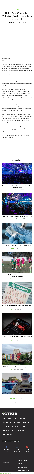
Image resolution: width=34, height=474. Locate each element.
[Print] (26, 49)
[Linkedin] (19, 49)
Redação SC (12, 22)
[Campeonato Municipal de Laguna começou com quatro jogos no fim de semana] (17, 262)
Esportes (12, 278)
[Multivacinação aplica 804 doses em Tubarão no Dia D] (17, 233)
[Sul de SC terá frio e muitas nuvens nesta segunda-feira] (17, 354)
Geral (12, 309)
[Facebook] (7, 49)
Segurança (12, 398)
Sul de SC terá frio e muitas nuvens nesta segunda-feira (17, 367)
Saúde (12, 248)
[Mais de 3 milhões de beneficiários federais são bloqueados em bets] (17, 324)
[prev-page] (15, 402)
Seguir (17, 445)
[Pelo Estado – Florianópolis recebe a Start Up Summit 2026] (17, 204)
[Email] (22, 49)
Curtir (6, 445)
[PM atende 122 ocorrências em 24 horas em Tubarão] (17, 383)
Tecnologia (12, 189)
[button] (5, 473)
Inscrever (27, 445)
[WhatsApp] (15, 49)
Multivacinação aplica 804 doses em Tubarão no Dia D (17, 245)
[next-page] (18, 402)
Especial (17, 9)
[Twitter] (11, 49)
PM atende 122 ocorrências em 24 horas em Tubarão (17, 396)
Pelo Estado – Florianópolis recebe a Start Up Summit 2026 (17, 216)
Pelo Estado (12, 219)
